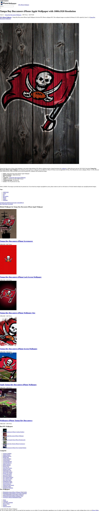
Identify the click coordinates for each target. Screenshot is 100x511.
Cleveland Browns (7, 462)
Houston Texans (6, 469)
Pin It (22, 202)
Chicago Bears (6, 460)
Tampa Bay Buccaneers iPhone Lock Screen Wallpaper (21, 277)
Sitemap (5, 505)
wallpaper (64, 168)
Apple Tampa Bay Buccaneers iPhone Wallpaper (18, 385)
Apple (4, 193)
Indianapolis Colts (7, 470)
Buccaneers (5, 196)
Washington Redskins (8, 487)
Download (10, 204)
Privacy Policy (6, 503)
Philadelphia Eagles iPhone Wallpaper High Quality (15, 492)
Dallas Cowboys (7, 464)
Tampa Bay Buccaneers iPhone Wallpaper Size (17, 313)
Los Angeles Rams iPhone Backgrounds (16, 439)
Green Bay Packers (7, 468)
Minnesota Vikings (7, 476)
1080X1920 (5, 192)
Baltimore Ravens (7, 456)
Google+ (15, 202)
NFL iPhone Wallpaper (23, 4)
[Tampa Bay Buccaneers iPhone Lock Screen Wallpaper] (8, 274)
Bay (4, 195)
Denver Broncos (7, 465)
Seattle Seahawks (7, 484)
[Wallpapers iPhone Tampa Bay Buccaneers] (8, 417)
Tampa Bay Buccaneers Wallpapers (13, 14)
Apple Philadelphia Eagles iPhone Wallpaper (13, 494)
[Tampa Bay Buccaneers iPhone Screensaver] (8, 238)
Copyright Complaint (8, 502)
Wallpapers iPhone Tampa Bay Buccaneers (16, 420)
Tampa (4, 199)
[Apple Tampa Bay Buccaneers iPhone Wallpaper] (8, 381)
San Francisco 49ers (7, 482)
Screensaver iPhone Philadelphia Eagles (12, 497)
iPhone (4, 197)
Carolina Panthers (7, 458)
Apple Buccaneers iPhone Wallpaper (15, 436)
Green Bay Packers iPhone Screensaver (16, 443)
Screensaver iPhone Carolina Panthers (15, 432)
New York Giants (7, 480)
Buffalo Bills (6, 457)
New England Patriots (8, 477)
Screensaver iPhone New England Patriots (16, 447)
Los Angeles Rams (7, 474)
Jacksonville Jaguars (7, 472)
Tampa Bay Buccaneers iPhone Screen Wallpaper (18, 349)
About (4, 500)
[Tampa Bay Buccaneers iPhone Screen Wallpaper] (8, 345)
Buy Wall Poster (4, 204)
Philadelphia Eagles (7, 481)
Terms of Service (7, 506)
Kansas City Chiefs (7, 473)
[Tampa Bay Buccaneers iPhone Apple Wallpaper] (50, 93)
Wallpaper (5, 200)
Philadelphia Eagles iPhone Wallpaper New (13, 496)
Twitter (1, 202)
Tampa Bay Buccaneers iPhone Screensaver (16, 241)
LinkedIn (19, 202)
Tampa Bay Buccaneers (8, 485)
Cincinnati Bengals (7, 461)
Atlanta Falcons (6, 454)
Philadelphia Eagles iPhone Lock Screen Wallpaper (15, 493)
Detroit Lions (6, 466)
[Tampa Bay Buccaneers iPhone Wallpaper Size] (8, 309)
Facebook (5, 202)
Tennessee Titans (7, 486)
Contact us (5, 501)
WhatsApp (10, 202)
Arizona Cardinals (7, 453)
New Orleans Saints (7, 478)
